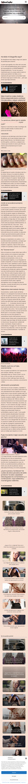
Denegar (14, 776)
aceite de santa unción (9, 122)
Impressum (23, 782)
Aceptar (14, 772)
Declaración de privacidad (15, 782)
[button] (26, 758)
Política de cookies (6, 782)
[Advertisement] (14, 40)
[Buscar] (23, 17)
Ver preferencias (14, 779)
